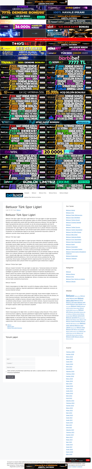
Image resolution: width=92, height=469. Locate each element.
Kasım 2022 (69, 393)
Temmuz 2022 (70, 403)
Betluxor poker (73, 327)
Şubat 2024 (69, 386)
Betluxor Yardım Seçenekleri (74, 230)
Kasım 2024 (69, 364)
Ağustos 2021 (70, 430)
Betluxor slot (69, 329)
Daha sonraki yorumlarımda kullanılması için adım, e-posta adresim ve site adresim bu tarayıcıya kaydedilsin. (32, 371)
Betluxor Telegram (71, 258)
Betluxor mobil (83, 319)
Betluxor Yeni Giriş (73, 333)
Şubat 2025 (69, 359)
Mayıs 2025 (69, 357)
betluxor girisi (75, 310)
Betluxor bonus (78, 300)
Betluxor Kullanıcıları (72, 256)
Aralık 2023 (69, 391)
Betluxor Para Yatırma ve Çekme (32, 197)
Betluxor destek (76, 308)
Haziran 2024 (70, 376)
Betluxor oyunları (76, 323)
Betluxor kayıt (69, 319)
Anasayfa (26, 193)
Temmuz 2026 (70, 352)
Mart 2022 (69, 413)
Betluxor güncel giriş (79, 315)
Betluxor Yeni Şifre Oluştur (73, 232)
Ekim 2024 (69, 366)
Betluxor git (70, 314)
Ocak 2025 (69, 361)
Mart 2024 (69, 383)
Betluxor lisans (76, 319)
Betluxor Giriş (42, 193)
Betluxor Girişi (10, 326)
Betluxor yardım (76, 331)
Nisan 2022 (69, 410)
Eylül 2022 (69, 398)
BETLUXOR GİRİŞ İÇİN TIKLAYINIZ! (46, 39)
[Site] (23, 67)
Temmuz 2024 (70, 374)
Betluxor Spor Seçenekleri (73, 242)
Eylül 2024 (69, 369)
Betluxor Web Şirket (71, 234)
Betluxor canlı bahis (71, 302)
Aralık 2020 (69, 449)
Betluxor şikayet (79, 337)
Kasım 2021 (69, 422)
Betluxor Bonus (53, 193)
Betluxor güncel (76, 314)
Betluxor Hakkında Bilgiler (73, 237)
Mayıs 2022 (69, 408)
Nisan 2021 (69, 439)
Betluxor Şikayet (64, 193)
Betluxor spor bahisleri (79, 329)
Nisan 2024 (69, 381)
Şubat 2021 (69, 444)
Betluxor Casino (76, 306)
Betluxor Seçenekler (72, 247)
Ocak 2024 (69, 388)
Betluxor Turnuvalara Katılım (74, 249)
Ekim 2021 (69, 425)
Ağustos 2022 (70, 400)
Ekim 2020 (69, 454)
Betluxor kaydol (82, 317)
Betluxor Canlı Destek (76, 304)
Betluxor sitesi (81, 327)
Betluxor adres (77, 296)
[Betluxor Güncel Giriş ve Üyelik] (14, 195)
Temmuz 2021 (70, 432)
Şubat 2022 (69, 415)
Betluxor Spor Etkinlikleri (73, 217)
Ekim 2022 (69, 396)
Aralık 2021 (69, 420)
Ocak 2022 (69, 417)
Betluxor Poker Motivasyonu (74, 215)
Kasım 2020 (69, 452)
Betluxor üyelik (70, 337)
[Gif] (46, 92)
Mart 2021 (69, 442)
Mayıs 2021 (69, 437)
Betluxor (34, 193)
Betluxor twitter (69, 331)
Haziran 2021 (70, 435)
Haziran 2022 (70, 405)
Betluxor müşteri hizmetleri (73, 321)
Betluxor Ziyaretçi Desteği (73, 222)
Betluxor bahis (73, 298)
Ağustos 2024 (70, 371)
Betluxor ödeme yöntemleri (77, 335)
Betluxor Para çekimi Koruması (14, 328)
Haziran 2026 (70, 354)
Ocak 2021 (69, 447)
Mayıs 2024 (69, 378)
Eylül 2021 (69, 427)
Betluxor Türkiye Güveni (73, 220)
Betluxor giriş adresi (74, 312)
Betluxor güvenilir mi (72, 317)
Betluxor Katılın (70, 244)
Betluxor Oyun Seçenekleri (73, 239)
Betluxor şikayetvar (69, 338)
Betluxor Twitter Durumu (73, 227)
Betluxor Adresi (70, 210)
